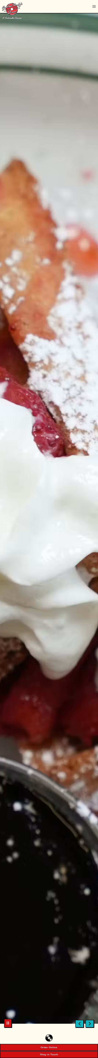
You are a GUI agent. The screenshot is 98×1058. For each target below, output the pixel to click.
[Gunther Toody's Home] (17, 10)
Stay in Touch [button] (49, 1054)
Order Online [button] (49, 1047)
